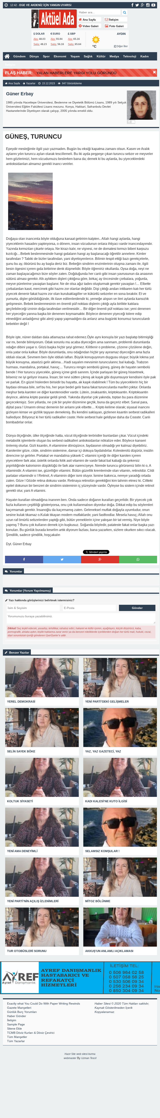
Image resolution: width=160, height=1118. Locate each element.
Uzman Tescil (88, 1058)
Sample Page (16, 1024)
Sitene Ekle (14, 1028)
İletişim (113, 19)
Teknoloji (129, 56)
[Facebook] (129, 122)
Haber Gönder (16, 1016)
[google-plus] (142, 5)
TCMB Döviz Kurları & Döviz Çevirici (30, 1032)
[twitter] (137, 5)
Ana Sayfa (89, 19)
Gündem (19, 56)
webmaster (70, 1058)
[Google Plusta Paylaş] (100, 559)
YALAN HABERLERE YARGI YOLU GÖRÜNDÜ (76, 73)
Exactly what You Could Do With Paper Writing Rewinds (43, 1003)
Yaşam (75, 56)
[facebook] (132, 5)
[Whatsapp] (138, 559)
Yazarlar (30, 83)
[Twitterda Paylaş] (62, 559)
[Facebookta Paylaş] (24, 559)
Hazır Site (70, 1054)
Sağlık (88, 56)
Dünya (34, 56)
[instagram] (148, 5)
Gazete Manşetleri (19, 1007)
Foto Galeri (116, 26)
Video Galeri (90, 26)
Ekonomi (60, 56)
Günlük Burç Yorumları (22, 1012)
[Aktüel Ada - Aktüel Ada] (54, 18)
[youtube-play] (153, 5)
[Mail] (133, 122)
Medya (114, 56)
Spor (46, 56)
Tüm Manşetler (17, 1037)
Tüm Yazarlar (16, 1041)
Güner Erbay (19, 93)
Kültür (101, 56)
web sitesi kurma (85, 1054)
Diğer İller (122, 46)
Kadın (144, 56)
